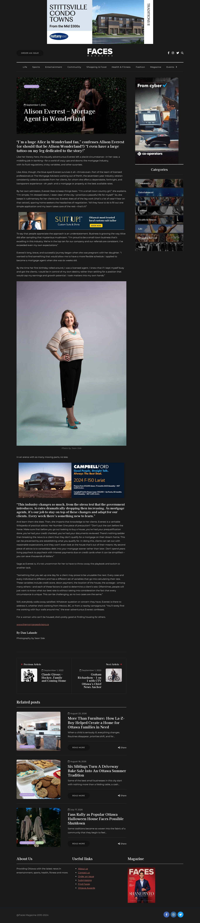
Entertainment (53, 67)
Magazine (155, 67)
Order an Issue (86, 876)
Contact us (84, 872)
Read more (78, 747)
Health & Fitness (121, 67)
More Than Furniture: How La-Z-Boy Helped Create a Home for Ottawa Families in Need (96, 722)
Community (74, 67)
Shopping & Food (96, 67)
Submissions (85, 880)
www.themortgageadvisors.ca (33, 624)
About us (83, 868)
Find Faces (84, 884)
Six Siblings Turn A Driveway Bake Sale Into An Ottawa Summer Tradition (97, 771)
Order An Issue (30, 53)
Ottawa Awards (86, 888)
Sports (36, 67)
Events (170, 67)
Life (25, 67)
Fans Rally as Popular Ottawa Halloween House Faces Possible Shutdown (96, 819)
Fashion (140, 67)
